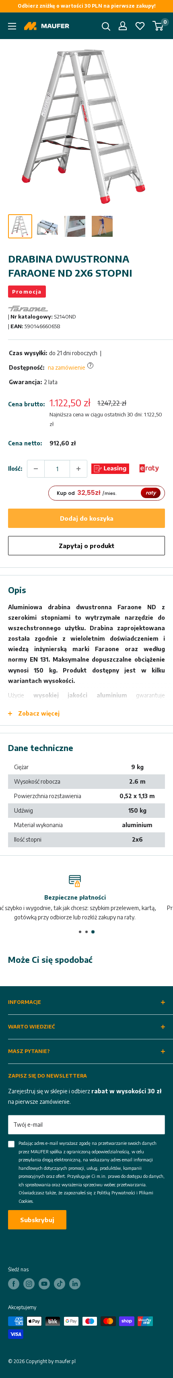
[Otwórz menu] (12, 26)
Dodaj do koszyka (86, 518)
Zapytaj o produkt (86, 545)
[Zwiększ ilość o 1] (78, 468)
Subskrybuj (37, 1219)
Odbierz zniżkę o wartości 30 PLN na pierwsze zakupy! (87, 6)
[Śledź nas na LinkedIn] (74, 1283)
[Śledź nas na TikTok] (59, 1283)
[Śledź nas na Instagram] (29, 1283)
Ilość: (15, 468)
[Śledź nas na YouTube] (44, 1283)
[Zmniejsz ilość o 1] (35, 468)
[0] (158, 26)
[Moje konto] (123, 25)
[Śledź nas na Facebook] (13, 1283)
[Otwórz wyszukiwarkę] (106, 26)
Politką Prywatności (116, 1192)
